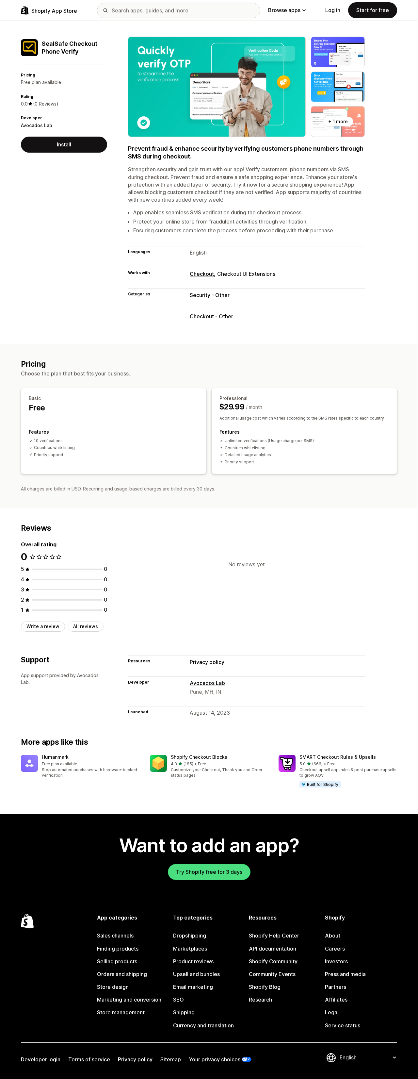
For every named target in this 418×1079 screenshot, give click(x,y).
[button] (80, 767)
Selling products (117, 961)
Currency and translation (203, 1025)
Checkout (202, 274)
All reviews (85, 626)
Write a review (42, 626)
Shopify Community (273, 961)
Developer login (40, 1059)
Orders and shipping (122, 974)
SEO (178, 999)
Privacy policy (207, 662)
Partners (335, 987)
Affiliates (336, 999)
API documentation (272, 948)
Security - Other (210, 295)
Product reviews (193, 961)
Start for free (372, 10)
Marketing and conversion (129, 999)
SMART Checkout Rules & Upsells (337, 757)
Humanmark (55, 757)
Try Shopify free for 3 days (209, 872)
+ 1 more (338, 121)
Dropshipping (189, 935)
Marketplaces (190, 948)
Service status (342, 1025)
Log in (332, 10)
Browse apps (284, 10)
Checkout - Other (211, 316)
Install (64, 144)
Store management (121, 1012)
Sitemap (170, 1059)
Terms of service (89, 1059)
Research (260, 999)
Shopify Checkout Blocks (199, 757)
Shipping (184, 1012)
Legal (332, 1012)
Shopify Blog (265, 987)
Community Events (272, 974)
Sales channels (115, 935)
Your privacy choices (214, 1059)
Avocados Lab (36, 125)
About (332, 935)
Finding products (117, 948)
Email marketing (193, 987)
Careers (335, 948)
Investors (336, 961)
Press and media (345, 974)
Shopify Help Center (274, 935)
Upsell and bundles (196, 974)
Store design (113, 987)
